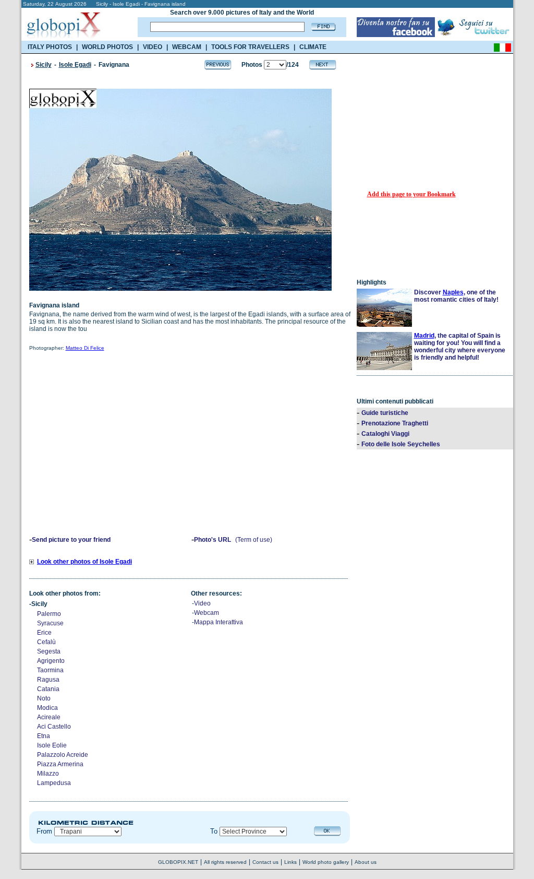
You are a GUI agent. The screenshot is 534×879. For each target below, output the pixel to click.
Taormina (50, 670)
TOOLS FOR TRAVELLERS (250, 47)
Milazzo (48, 773)
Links (290, 862)
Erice (44, 632)
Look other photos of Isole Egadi (84, 561)
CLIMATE (312, 47)
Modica (47, 707)
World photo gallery (325, 862)
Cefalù (46, 642)
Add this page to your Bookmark (411, 194)
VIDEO (152, 47)
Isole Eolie (52, 745)
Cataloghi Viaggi (385, 433)
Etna (43, 736)
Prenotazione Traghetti (394, 423)
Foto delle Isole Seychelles (400, 444)
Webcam (206, 612)
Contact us (265, 862)
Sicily (43, 64)
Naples (453, 292)
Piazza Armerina (60, 764)
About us (366, 862)
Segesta (48, 651)
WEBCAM (186, 47)
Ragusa (48, 679)
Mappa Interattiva (218, 622)
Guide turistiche (384, 413)
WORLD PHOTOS (107, 47)
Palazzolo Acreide (62, 754)
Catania (48, 689)
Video (202, 603)
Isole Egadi (75, 64)
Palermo (49, 613)
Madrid (424, 335)
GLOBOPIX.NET (178, 862)
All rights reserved (225, 862)
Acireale (48, 717)
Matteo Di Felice (85, 348)
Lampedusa (54, 783)
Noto (44, 698)
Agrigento (51, 660)
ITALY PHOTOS (50, 47)
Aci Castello (54, 726)
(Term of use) (253, 539)
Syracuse (50, 623)
